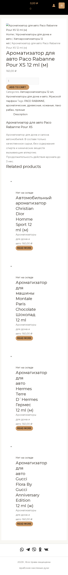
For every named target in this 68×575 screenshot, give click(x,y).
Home (10, 34)
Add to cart (17, 87)
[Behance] (40, 549)
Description (20, 114)
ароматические (16, 105)
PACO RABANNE (34, 101)
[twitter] (34, 549)
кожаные (48, 105)
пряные (20, 109)
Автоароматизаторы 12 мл (36, 91)
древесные (34, 105)
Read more (24, 248)
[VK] (46, 549)
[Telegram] (28, 549)
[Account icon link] (53, 5)
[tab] (37, 114)
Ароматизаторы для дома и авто (27, 96)
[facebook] (22, 549)
